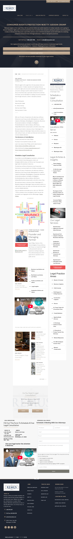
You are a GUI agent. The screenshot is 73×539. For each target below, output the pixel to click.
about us (29, 497)
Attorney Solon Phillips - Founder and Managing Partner (28, 80)
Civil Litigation (44, 490)
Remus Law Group (9, 537)
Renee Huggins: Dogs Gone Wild (21, 356)
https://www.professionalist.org (23, 150)
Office (25, 537)
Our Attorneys (30, 503)
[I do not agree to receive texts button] (38, 458)
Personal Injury (44, 487)
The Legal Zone (30, 506)
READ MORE (17, 359)
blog (19, 74)
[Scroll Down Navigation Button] (37, 62)
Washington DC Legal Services (62, 499)
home (16, 74)
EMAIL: (63, 1)
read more (17, 289)
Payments (29, 493)
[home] (9, 8)
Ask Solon (42, 379)
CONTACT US (29, 510)
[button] (29, 16)
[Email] (53, 432)
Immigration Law (44, 493)
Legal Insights (18, 78)
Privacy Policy (30, 490)
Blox (18, 537)
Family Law (43, 500)
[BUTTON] (53, 471)
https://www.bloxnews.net (32, 148)
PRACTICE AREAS (30, 500)
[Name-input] (45, 427)
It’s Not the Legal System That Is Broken (21, 286)
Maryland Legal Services (60, 506)
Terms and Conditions (32, 487)
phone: (51, 1)
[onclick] (5, 527)
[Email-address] (9, 436)
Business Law (44, 497)
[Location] (53, 467)
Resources (29, 513)
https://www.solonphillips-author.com (25, 146)
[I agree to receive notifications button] (38, 461)
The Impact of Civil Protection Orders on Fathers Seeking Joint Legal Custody (40, 368)
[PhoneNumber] (53, 436)
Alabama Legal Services (60, 503)
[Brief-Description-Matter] (53, 448)
